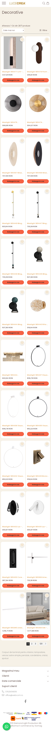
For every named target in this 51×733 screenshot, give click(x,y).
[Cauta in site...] (43, 3)
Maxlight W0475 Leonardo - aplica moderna (10, 122)
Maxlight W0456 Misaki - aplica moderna (37, 173)
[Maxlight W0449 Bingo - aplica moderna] (13, 204)
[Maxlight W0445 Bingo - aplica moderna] (38, 255)
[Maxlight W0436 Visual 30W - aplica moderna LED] (13, 406)
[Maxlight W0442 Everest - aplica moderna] (13, 356)
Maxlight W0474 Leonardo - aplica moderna (35, 122)
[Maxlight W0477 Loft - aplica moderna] (13, 52)
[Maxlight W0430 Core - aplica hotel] (13, 558)
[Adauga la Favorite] (22, 39)
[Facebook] (25, 701)
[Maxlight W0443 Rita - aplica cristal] (38, 305)
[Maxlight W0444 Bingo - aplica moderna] (13, 305)
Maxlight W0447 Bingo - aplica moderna (37, 223)
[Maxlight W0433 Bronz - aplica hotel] (38, 457)
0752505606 (11, 691)
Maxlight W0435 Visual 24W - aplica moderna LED (37, 425)
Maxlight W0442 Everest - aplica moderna (9, 375)
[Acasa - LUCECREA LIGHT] (17, 3)
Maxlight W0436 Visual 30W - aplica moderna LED (12, 425)
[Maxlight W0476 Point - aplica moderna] (38, 52)
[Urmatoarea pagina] (45, 644)
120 (41, 643)
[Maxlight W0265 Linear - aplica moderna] (13, 608)
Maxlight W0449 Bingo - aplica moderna (12, 223)
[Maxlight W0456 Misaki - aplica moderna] (38, 153)
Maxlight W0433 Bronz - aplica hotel (38, 476)
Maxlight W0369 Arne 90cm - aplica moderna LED (36, 577)
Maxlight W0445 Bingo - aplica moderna (37, 274)
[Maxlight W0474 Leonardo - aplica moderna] (38, 103)
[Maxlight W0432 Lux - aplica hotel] (13, 507)
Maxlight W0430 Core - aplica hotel (12, 577)
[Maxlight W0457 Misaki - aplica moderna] (13, 153)
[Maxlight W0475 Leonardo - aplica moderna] (13, 103)
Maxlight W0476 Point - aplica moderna (38, 71)
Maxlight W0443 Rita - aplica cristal (37, 324)
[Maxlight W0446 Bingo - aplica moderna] (13, 255)
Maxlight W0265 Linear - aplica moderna (12, 627)
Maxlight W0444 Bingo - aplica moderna (12, 324)
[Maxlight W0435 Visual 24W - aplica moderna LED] (38, 406)
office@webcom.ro (14, 695)
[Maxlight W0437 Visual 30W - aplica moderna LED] (38, 356)
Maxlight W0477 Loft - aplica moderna (12, 71)
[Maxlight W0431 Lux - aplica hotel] (38, 507)
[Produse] (4, 4)
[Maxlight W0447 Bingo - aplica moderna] (38, 204)
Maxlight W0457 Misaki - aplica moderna (12, 173)
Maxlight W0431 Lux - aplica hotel (36, 526)
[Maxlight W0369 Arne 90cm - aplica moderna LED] (38, 558)
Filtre (44, 30)
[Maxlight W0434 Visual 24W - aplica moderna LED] (13, 457)
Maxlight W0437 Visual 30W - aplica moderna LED (37, 375)
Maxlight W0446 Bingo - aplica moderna (12, 274)
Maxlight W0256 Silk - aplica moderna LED (37, 627)
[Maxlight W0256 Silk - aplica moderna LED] (38, 608)
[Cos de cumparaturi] (47, 3)
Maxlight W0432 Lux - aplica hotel (12, 526)
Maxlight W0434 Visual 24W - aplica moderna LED (12, 476)
